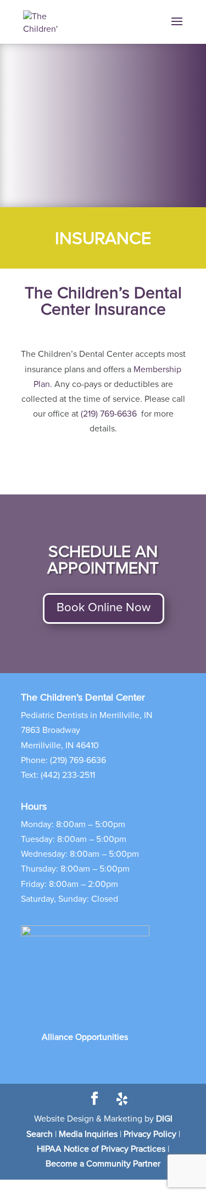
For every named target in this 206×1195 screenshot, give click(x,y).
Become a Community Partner (103, 1163)
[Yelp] (122, 1099)
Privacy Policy (150, 1134)
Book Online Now (104, 608)
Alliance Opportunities (85, 1037)
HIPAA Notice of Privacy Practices (101, 1149)
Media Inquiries (88, 1134)
